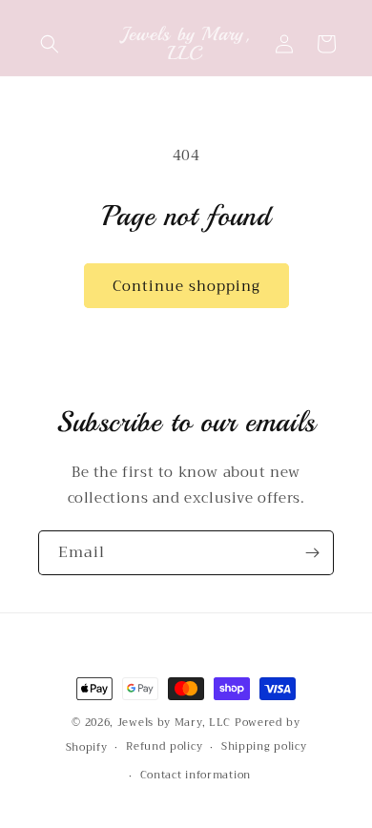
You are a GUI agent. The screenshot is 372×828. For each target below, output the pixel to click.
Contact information (195, 775)
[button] (50, 44)
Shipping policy (264, 746)
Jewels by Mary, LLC (174, 723)
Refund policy (164, 746)
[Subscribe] (312, 552)
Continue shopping (186, 286)
